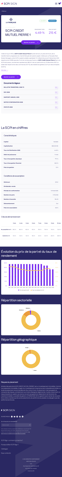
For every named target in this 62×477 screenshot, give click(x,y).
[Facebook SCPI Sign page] (12, 416)
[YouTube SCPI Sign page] (14, 416)
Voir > (56, 87)
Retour (3, 11)
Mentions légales (31, 461)
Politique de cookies (31, 468)
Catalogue (4, 449)
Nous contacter (6, 453)
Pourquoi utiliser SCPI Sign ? (10, 444)
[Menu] (56, 3)
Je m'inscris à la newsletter (9, 421)
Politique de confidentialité (31, 466)
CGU (31, 463)
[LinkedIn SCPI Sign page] (22, 416)
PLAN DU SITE (31, 470)
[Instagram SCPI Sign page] (20, 416)
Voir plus (3, 70)
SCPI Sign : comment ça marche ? (12, 440)
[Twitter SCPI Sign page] (17, 416)
